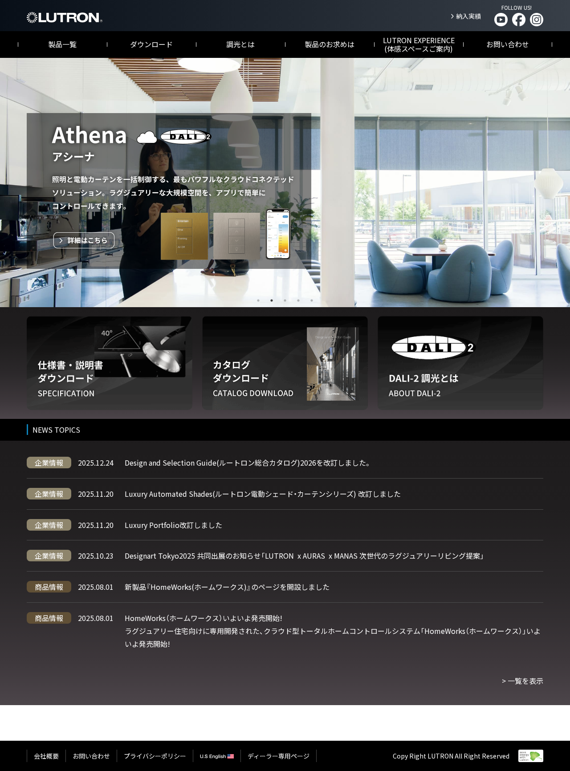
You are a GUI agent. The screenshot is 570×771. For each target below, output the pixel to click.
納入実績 (468, 16)
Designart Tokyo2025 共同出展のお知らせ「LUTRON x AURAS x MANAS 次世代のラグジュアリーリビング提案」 (304, 555)
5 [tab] (311, 300)
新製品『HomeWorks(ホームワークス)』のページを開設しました (227, 586)
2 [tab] (271, 300)
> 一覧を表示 (522, 680)
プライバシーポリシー (155, 756)
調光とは (240, 44)
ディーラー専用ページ (278, 756)
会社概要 (46, 756)
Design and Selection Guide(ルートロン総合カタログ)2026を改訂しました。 (248, 462)
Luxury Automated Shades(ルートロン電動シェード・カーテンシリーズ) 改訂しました (263, 493)
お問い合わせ (507, 44)
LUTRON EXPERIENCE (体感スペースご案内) (419, 44)
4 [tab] (298, 300)
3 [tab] (285, 300)
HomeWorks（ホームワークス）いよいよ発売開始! (203, 618)
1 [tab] (258, 300)
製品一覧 (62, 44)
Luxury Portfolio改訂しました (173, 524)
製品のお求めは (329, 44)
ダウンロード (151, 44)
